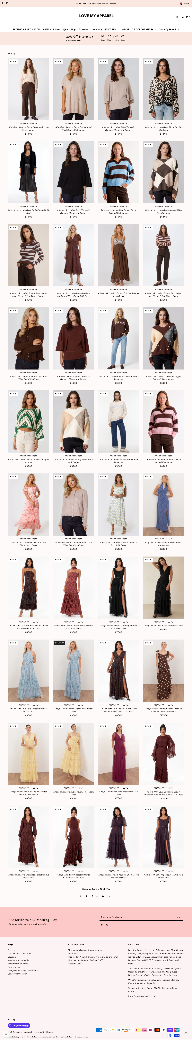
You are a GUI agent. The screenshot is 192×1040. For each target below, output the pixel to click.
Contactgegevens (81, 1037)
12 (103, 895)
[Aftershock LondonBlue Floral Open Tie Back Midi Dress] (118, 504)
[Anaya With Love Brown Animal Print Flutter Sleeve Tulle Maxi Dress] (118, 671)
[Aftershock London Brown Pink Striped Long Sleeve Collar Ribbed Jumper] (163, 255)
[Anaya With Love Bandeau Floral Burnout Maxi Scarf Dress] (73, 587)
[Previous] (50, 3)
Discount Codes (75, 963)
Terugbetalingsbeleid (16, 1037)
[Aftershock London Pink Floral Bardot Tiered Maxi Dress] (28, 504)
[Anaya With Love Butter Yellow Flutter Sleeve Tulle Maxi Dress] (28, 754)
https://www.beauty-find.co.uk (142, 996)
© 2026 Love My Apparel (20, 1032)
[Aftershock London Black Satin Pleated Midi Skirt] (28, 172)
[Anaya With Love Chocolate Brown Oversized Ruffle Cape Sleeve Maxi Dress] (163, 754)
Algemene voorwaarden (49, 1037)
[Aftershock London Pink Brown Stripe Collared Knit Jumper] (163, 421)
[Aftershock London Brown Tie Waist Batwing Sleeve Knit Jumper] (73, 338)
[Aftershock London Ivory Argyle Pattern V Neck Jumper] (73, 421)
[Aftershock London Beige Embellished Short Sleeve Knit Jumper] (73, 89)
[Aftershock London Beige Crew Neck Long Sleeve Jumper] (28, 89)
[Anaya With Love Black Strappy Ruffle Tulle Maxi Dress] (118, 587)
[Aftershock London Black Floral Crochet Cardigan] (163, 89)
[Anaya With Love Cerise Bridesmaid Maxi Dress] (118, 754)
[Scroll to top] (186, 1032)
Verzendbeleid (66, 1037)
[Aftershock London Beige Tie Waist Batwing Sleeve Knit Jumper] (118, 89)
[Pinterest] (2, 3)
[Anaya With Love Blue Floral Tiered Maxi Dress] (73, 671)
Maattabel (73, 953)
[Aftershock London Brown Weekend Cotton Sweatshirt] (118, 338)
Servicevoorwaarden (17, 973)
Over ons (12, 950)
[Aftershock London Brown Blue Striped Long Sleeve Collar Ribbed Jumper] (28, 255)
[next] (109, 895)
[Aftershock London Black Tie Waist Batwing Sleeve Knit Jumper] (73, 172)
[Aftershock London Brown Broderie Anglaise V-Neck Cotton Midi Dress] (73, 255)
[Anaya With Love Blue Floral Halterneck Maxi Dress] (28, 671)
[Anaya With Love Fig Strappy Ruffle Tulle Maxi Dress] (163, 837)
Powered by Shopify (43, 1032)
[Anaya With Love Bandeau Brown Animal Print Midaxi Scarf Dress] (28, 587)
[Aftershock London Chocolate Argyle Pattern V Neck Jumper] (163, 338)
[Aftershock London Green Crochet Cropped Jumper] (28, 421)
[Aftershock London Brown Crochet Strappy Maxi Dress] (118, 255)
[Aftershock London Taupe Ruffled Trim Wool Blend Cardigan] (73, 504)
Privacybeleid (14, 967)
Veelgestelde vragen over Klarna (23, 970)
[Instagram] (6, 3)
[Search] (177, 17)
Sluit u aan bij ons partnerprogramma (85, 950)
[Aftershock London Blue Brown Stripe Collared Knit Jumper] (118, 172)
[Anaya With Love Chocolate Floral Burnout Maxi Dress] (28, 837)
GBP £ (186, 3)
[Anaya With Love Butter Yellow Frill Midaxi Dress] (73, 754)
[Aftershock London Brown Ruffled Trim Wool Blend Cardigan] (28, 338)
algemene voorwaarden (19, 960)
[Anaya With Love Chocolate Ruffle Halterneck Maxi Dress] (73, 837)
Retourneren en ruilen (18, 963)
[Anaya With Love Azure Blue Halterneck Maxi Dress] (163, 504)
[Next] (141, 3)
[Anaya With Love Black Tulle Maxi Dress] (163, 587)
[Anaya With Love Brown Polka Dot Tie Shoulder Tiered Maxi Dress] (163, 671)
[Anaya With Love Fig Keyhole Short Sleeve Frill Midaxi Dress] (118, 837)
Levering (12, 956)
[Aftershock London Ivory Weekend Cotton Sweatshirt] (118, 421)
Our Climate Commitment (20, 953)
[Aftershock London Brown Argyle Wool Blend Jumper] (163, 172)
